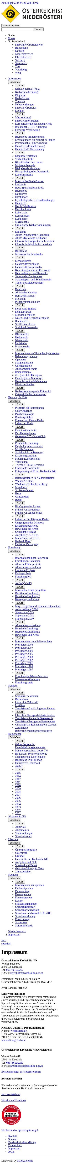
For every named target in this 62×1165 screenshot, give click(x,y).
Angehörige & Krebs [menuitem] (26, 535)
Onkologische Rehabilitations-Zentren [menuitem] (35, 724)
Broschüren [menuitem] (21, 699)
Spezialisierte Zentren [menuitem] (27, 695)
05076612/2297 (14, 969)
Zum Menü (20, 2)
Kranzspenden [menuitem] (23, 894)
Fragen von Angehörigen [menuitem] (28, 512)
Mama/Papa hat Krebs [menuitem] (27, 538)
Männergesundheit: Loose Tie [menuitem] (31, 750)
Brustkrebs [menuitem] (21, 190)
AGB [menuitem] (11, 1151)
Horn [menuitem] (18, 493)
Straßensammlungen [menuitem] (26, 903)
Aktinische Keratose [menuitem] (26, 292)
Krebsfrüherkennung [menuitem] (26, 92)
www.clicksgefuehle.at (13, 1040)
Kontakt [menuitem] (12, 1136)
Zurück (20, 85)
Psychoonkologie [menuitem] (24, 414)
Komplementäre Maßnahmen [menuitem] (31, 381)
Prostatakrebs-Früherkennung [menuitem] (31, 142)
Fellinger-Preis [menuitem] (23, 573)
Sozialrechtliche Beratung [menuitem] (29, 452)
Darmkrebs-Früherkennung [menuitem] (30, 146)
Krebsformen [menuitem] (22, 98)
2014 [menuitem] (18, 775)
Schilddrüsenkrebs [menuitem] (25, 324)
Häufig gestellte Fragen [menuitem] (27, 506)
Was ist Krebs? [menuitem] (23, 117)
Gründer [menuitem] (19, 855)
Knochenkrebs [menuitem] (23, 209)
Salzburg (20, 60)
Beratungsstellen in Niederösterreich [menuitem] (34, 477)
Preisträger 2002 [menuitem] (24, 660)
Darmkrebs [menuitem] (21, 193)
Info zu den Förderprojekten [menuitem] (30, 590)
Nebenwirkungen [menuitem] (24, 104)
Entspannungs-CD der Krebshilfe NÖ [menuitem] (35, 471)
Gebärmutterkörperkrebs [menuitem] (28, 267)
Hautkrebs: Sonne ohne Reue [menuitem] (31, 753)
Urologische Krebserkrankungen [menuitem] (33, 224)
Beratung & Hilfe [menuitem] (17, 397)
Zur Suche (32, 2)
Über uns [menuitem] (13, 839)
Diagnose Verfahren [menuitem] (26, 155)
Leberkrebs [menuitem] (21, 212)
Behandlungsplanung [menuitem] (26, 356)
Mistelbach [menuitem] (21, 487)
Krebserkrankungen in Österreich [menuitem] (33, 391)
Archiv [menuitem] (19, 766)
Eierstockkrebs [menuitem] (23, 260)
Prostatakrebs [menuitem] (22, 346)
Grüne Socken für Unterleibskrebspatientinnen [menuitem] (30, 746)
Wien (18, 72)
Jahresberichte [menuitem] (22, 871)
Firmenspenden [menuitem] (23, 897)
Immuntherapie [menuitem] (23, 371)
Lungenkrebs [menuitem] (22, 215)
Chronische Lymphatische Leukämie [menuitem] (35, 241)
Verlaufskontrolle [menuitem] (24, 159)
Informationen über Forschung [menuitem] (31, 557)
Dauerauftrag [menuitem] (22, 891)
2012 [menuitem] (18, 779)
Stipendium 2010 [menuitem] (24, 618)
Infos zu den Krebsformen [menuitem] (29, 181)
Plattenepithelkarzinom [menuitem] (27, 301)
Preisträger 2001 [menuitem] (24, 663)
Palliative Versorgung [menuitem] (26, 544)
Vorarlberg (21, 69)
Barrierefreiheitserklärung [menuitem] (22, 1142)
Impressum (14, 934)
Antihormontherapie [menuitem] (26, 368)
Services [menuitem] (12, 685)
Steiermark (21, 63)
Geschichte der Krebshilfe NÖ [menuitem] (31, 859)
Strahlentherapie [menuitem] (24, 362)
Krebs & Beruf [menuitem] (23, 541)
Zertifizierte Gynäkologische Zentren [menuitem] (35, 708)
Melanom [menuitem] (20, 298)
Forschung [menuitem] (14, 547)
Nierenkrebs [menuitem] (21, 340)
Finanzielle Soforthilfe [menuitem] (27, 468)
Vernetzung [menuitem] (21, 461)
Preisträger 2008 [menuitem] (24, 644)
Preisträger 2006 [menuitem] (24, 650)
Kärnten (19, 50)
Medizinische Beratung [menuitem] (27, 458)
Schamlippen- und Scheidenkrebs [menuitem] (33, 279)
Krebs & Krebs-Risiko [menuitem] (27, 88)
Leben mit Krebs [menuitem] (24, 423)
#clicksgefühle (19, 1030)
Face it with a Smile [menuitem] (26, 430)
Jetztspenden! (6, 942)
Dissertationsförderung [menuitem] (27, 679)
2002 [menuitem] (18, 810)
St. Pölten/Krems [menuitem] (24, 490)
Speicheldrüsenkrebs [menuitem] (26, 327)
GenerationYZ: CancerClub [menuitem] (30, 436)
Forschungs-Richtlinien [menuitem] (27, 560)
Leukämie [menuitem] (20, 184)
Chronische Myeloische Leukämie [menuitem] (33, 244)
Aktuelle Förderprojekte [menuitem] (28, 564)
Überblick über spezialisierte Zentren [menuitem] (35, 715)
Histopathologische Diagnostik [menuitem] (32, 171)
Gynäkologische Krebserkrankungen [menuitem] (35, 200)
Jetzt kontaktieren (10, 1094)
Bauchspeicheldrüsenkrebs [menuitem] (29, 187)
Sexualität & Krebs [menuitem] (25, 531)
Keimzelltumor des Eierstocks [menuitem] (31, 273)
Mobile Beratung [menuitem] (24, 449)
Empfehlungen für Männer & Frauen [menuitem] (35, 139)
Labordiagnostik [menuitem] (24, 174)
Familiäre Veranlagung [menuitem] (27, 129)
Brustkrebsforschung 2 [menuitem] (27, 596)
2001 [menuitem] (18, 813)
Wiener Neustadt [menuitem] (24, 481)
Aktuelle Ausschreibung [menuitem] (28, 567)
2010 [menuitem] (18, 785)
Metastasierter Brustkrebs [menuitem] (29, 254)
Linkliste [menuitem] (20, 705)
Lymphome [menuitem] (21, 218)
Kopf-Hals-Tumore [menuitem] (25, 206)
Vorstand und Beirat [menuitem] (26, 865)
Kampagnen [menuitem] (15, 733)
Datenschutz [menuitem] (15, 1145)
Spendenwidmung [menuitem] (25, 916)
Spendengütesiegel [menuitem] (25, 906)
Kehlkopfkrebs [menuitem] (23, 311)
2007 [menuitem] (18, 794)
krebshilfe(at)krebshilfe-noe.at (26, 972)
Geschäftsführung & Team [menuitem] (29, 868)
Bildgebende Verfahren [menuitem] (27, 168)
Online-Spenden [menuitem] (24, 888)
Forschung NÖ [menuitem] (23, 576)
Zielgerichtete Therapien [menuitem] (28, 375)
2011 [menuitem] (17, 782)
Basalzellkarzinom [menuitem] (25, 295)
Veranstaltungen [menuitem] (24, 833)
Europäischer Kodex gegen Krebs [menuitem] (33, 123)
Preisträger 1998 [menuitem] (24, 666)
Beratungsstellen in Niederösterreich (21, 1071)
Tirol (17, 66)
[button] (10, 25)
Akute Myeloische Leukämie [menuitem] (31, 237)
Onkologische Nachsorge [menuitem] (29, 378)
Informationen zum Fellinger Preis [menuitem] (33, 641)
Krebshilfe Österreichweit (29, 44)
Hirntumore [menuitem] (21, 196)
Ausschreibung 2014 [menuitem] (26, 609)
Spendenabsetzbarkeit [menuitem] (27, 909)
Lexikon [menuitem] (19, 110)
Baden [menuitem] (18, 499)
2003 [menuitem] (18, 807)
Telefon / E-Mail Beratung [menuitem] (29, 464)
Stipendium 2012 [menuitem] (24, 615)
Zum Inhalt (7, 2)
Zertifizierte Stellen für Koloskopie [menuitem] (34, 718)
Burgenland (21, 47)
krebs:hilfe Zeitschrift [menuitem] (26, 702)
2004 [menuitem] (18, 804)
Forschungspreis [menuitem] (24, 682)
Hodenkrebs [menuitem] (21, 337)
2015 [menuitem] (18, 772)
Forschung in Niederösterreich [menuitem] (31, 676)
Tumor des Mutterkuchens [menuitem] (29, 282)
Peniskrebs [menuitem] (21, 343)
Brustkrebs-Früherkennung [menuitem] (29, 136)
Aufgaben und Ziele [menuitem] (26, 862)
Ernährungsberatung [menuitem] (26, 455)
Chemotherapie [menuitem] (23, 365)
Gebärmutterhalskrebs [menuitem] (27, 263)
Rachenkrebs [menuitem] (22, 321)
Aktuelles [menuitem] (20, 826)
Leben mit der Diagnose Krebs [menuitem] (32, 519)
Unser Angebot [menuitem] (23, 410)
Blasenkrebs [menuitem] (21, 334)
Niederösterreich (24, 53)
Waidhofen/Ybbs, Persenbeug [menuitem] (31, 484)
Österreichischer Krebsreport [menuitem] (30, 394)
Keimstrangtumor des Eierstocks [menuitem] (32, 270)
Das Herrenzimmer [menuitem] (25, 433)
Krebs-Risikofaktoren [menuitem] (27, 120)
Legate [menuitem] (19, 900)
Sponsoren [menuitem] (21, 922)
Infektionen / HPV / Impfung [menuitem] (31, 126)
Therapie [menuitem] (20, 101)
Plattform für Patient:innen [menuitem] (29, 407)
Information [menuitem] (14, 78)
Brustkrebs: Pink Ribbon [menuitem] (28, 759)
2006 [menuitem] (18, 797)
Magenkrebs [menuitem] (22, 221)
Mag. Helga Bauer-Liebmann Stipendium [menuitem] (37, 606)
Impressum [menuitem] (14, 1148)
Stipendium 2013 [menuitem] (24, 612)
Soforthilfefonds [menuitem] (24, 925)
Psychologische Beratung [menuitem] (29, 446)
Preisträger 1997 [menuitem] (24, 669)
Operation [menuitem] (20, 359)
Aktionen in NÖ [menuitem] (17, 816)
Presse (11, 38)
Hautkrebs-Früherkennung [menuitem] (29, 149)
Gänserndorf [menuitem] (22, 496)
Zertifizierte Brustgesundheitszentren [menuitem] (35, 721)
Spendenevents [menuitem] (23, 836)
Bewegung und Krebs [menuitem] (27, 599)
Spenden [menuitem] (13, 874)
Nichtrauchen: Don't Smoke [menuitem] (30, 756)
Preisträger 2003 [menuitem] (24, 657)
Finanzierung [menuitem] (22, 919)
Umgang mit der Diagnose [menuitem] (29, 522)
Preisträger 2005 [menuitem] (24, 653)
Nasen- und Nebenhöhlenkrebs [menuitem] (32, 317)
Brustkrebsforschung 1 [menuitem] (27, 593)
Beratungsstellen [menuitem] (24, 417)
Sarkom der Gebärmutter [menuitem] (28, 276)
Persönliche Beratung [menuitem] (26, 443)
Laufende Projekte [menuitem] (25, 570)
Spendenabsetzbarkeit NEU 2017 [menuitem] (33, 913)
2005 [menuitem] (18, 800)
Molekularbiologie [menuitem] (25, 165)
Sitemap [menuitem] (12, 1139)
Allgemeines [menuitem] (22, 829)
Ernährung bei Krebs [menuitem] (26, 525)
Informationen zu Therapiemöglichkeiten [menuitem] (37, 353)
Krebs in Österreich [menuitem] (25, 107)
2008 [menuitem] (18, 791)
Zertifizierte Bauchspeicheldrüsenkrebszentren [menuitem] (33, 729)
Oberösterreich (23, 57)
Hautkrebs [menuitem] (20, 203)
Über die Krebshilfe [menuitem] (26, 849)
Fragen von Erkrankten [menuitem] (27, 509)
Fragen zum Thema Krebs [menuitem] (29, 420)
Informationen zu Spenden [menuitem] (29, 885)
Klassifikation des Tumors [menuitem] (29, 162)
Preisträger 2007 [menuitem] (24, 647)
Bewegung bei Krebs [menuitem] (26, 528)
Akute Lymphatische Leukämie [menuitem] (32, 234)
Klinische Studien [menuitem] (24, 384)
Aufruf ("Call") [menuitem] (23, 583)
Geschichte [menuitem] (21, 852)
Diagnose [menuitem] (20, 95)
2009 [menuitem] (18, 788)
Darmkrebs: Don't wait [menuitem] (27, 762)
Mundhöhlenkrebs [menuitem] (25, 314)
